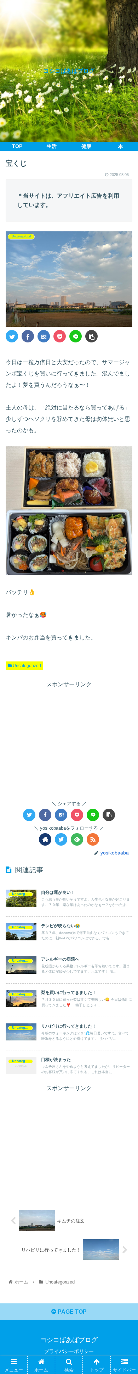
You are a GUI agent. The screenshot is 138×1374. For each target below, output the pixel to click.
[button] (124, 880)
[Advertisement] (69, 739)
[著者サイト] (45, 839)
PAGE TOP (71, 1312)
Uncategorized (26, 665)
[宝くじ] (44, 336)
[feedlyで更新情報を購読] (77, 839)
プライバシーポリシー (69, 1351)
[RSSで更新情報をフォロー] (93, 839)
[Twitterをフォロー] (61, 839)
